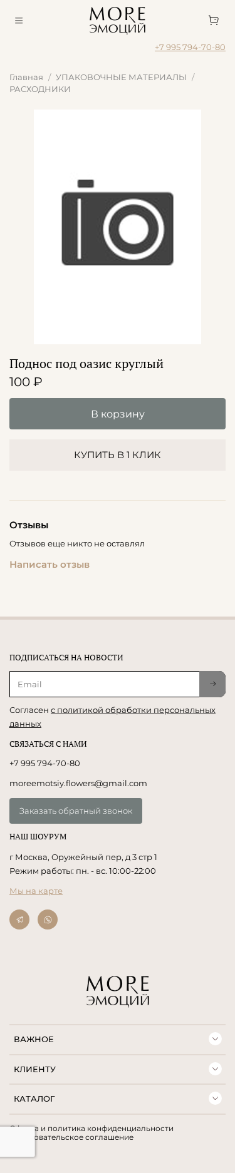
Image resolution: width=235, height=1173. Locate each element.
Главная (26, 77)
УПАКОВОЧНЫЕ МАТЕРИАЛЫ (121, 77)
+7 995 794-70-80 (190, 47)
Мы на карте (36, 891)
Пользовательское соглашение (71, 1137)
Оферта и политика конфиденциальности (91, 1128)
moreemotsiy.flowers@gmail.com (78, 783)
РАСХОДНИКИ (40, 89)
